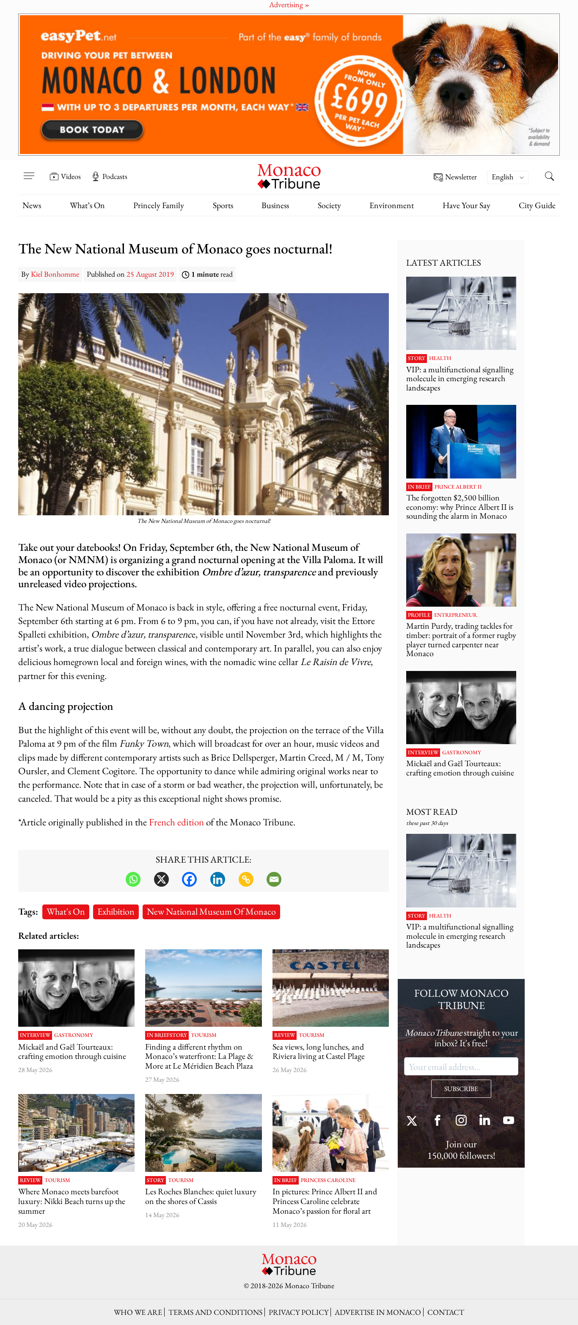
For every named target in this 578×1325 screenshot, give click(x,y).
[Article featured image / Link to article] (76, 988)
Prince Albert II (458, 487)
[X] (161, 879)
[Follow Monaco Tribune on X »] (413, 1121)
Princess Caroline (328, 1180)
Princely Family (158, 205)
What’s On (87, 205)
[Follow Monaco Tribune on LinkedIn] (485, 1121)
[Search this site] (549, 177)
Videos (71, 176)
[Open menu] (28, 170)
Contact (445, 1312)
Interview (35, 1035)
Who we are (138, 1312)
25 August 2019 (150, 274)
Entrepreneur (455, 615)
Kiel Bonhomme (55, 274)
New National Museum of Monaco (211, 911)
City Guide (537, 205)
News (31, 205)
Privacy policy (298, 1312)
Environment (391, 205)
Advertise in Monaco (378, 1312)
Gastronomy (73, 1035)
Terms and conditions (215, 1312)
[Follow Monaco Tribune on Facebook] (437, 1121)
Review (284, 1035)
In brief (158, 1035)
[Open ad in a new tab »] (289, 85)
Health (440, 358)
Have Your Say (466, 205)
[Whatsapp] (133, 879)
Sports (223, 205)
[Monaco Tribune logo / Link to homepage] (289, 175)
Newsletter (461, 177)
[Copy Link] (246, 879)
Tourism (204, 1035)
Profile (419, 615)
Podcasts (114, 176)
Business (275, 205)
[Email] (274, 879)
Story (178, 1035)
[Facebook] (189, 879)
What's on (66, 911)
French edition (176, 821)
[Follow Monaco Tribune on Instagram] (461, 1121)
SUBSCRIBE (461, 1088)
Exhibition (116, 911)
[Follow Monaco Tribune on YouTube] (508, 1121)
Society (329, 205)
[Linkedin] (217, 879)
